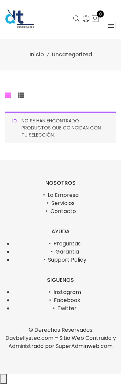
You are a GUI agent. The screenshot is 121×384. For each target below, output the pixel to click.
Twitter (67, 308)
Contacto (63, 211)
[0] (95, 19)
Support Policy (67, 260)
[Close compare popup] (3, 379)
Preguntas (67, 243)
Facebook (67, 300)
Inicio (37, 54)
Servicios (63, 203)
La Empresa (63, 195)
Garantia (67, 252)
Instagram (67, 292)
